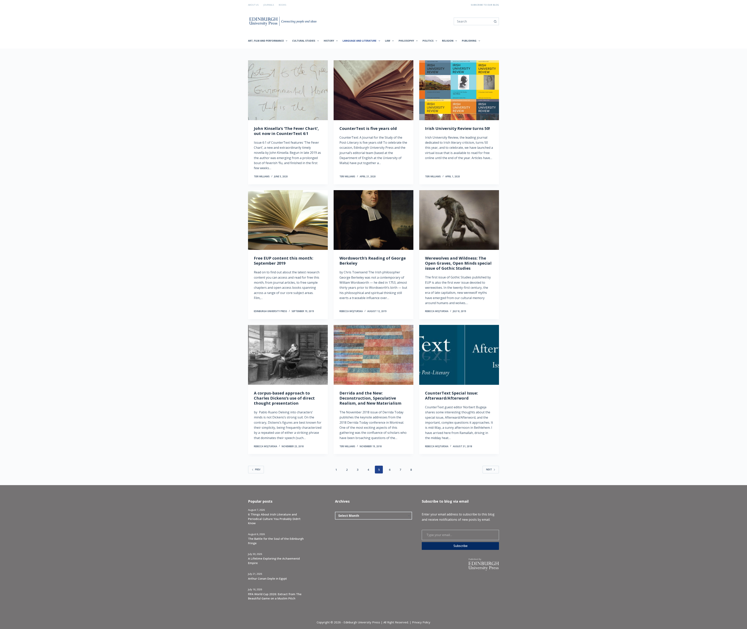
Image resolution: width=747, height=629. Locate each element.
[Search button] (495, 21)
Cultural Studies (303, 40)
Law (387, 40)
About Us (253, 4)
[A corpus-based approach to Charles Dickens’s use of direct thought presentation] (288, 355)
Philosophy (406, 40)
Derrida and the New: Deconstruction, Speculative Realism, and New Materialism (370, 398)
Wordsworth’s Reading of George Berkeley (372, 260)
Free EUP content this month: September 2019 (283, 260)
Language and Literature (359, 40)
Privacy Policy (421, 622)
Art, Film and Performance (266, 40)
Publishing (469, 40)
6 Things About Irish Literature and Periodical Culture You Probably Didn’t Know (274, 518)
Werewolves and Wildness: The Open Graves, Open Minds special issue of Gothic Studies (458, 263)
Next (489, 469)
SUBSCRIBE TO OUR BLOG (485, 4)
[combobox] (473, 21)
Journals (268, 4)
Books (282, 4)
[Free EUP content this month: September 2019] (288, 220)
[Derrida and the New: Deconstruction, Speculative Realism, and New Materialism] (373, 355)
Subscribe (460, 546)
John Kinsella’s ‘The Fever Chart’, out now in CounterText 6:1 (286, 131)
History (329, 40)
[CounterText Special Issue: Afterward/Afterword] (459, 355)
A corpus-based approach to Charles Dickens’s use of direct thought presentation (284, 398)
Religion (447, 40)
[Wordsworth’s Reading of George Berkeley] (373, 220)
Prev (257, 469)
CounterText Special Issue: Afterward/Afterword (451, 395)
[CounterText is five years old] (373, 90)
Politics (428, 40)
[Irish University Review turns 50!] (459, 90)
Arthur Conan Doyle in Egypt (267, 578)
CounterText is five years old (368, 128)
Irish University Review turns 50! (457, 128)
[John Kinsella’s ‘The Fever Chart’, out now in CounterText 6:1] (288, 90)
